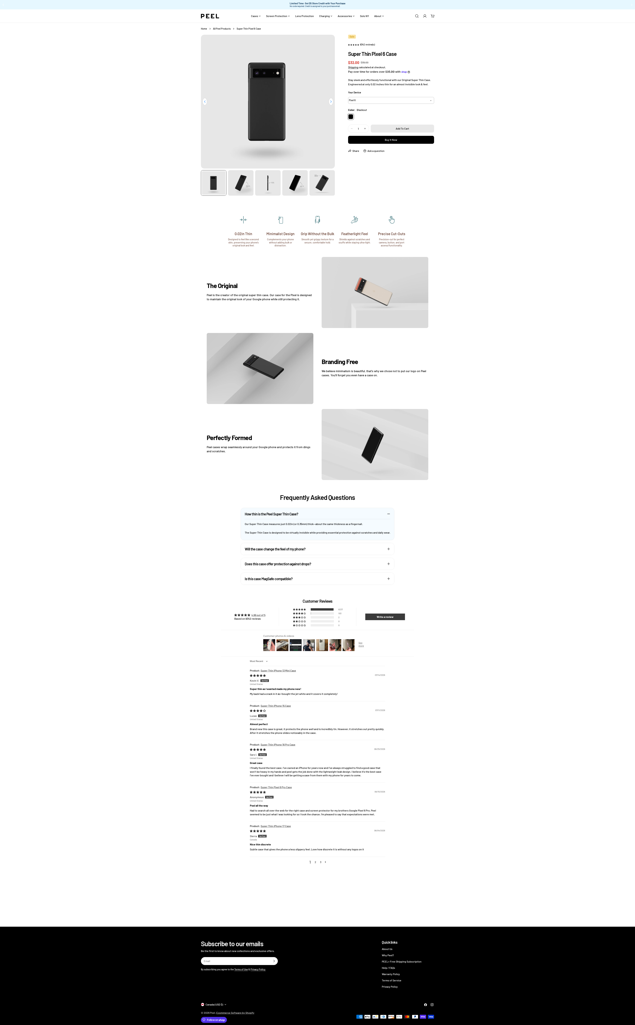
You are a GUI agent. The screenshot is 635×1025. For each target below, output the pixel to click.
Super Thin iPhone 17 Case (276, 826)
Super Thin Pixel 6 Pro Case (276, 787)
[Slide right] (331, 101)
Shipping (353, 67)
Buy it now (391, 139)
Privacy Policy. (258, 969)
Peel (212, 1012)
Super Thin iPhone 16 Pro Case (278, 744)
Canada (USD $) (214, 1004)
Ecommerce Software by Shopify (235, 1012)
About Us (387, 948)
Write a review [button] (385, 616)
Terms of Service (391, 980)
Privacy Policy (390, 986)
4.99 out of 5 (258, 615)
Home (204, 28)
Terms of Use (241, 969)
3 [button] (320, 862)
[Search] (417, 16)
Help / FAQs (388, 967)
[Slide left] (205, 101)
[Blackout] (350, 116)
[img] (258, 675)
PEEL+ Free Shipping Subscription (402, 961)
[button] (354, 44)
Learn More (350, 4)
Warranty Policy (391, 974)
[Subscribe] (274, 961)
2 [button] (315, 862)
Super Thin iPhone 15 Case (276, 705)
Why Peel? (388, 955)
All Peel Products (222, 28)
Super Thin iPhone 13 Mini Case (278, 670)
